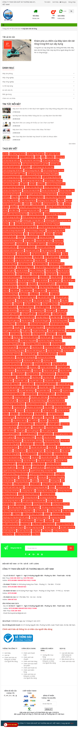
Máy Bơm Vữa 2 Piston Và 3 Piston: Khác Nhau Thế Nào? (31, 129)
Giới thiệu (55, 2)
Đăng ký (63, 2)
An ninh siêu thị (7, 90)
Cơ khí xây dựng (7, 86)
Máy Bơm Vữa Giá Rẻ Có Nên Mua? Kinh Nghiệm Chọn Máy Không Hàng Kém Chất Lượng (42, 109)
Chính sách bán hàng (30, 661)
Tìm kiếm (47, 2)
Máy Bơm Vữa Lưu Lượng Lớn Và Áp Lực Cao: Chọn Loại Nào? (33, 123)
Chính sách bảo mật (68, 661)
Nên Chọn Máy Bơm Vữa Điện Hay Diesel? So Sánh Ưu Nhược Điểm (35, 137)
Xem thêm (72, 144)
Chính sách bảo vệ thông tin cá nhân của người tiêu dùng (11, 659)
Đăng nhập (72, 2)
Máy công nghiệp (8, 78)
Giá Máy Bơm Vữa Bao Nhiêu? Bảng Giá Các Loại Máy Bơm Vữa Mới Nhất (37, 116)
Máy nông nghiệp (8, 82)
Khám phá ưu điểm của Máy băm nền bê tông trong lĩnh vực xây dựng (54, 42)
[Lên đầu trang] (72, 725)
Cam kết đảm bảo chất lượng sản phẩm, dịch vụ (68, 655)
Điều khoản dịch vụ (68, 659)
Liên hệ (6, 655)
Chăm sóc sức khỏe (8, 98)
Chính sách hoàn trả (30, 668)
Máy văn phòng (7, 73)
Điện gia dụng (6, 94)
